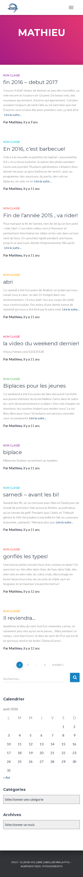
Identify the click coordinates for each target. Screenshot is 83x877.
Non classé (11, 75)
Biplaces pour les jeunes (34, 385)
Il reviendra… (19, 618)
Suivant (57, 664)
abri (8, 282)
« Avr (6, 777)
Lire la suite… (12, 115)
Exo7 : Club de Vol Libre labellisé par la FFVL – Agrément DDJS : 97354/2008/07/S (41, 864)
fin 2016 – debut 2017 (30, 82)
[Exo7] (14, 7)
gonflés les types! (25, 556)
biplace (12, 452)
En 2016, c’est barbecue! (34, 149)
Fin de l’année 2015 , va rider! (40, 215)
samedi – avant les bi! (31, 494)
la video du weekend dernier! (41, 343)
